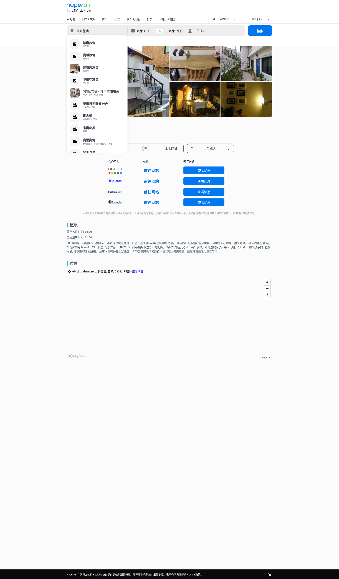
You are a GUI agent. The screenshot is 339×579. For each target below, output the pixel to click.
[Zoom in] (267, 282)
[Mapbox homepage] (76, 356)
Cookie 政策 (193, 574)
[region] (169, 318)
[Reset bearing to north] (267, 295)
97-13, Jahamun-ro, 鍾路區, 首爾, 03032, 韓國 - (107, 271)
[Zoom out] (267, 288)
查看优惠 (204, 170)
